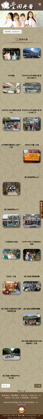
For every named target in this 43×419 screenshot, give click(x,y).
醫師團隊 (14, 395)
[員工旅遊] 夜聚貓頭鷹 (31, 276)
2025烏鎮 (11, 75)
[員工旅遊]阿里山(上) (31, 177)
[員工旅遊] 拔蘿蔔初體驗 (31, 309)
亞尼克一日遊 (11, 276)
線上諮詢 (16, 398)
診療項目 (24, 395)
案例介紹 (33, 395)
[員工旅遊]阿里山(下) (11, 209)
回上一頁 (22, 391)
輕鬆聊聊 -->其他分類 (12, 31)
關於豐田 (5, 395)
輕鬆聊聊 (25, 398)
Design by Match (29, 418)
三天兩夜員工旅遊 (11, 242)
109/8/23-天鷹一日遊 (32, 145)
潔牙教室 (34, 398)
